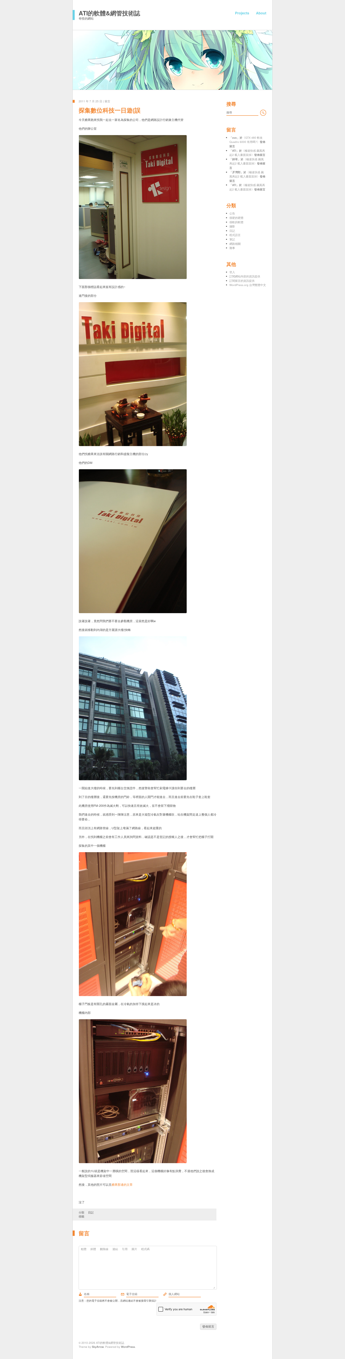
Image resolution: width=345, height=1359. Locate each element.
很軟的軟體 (236, 222)
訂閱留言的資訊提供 (242, 281)
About (261, 13)
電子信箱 (122, 1294)
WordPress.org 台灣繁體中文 (247, 285)
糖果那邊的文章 (122, 1184)
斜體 (93, 1249)
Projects (242, 13)
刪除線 (104, 1249)
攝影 (232, 226)
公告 (232, 213)
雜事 (232, 248)
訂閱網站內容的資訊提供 (244, 276)
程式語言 (235, 235)
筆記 (232, 239)
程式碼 (145, 1249)
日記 (91, 1212)
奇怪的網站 (86, 18)
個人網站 (165, 1294)
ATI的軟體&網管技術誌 (109, 13)
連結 (115, 1249)
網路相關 (235, 244)
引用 (125, 1249)
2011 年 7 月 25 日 (90, 101)
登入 (232, 272)
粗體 (83, 1249)
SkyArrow (98, 1347)
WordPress (128, 1347)
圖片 (134, 1249)
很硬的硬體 (236, 218)
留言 (107, 101)
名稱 (80, 1294)
